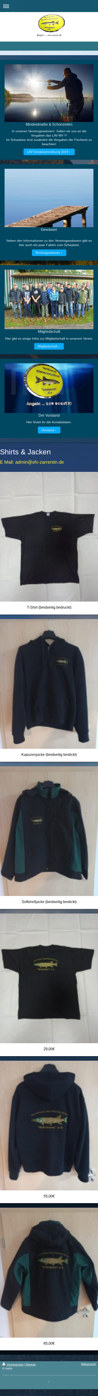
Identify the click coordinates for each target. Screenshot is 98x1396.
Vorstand (47, 430)
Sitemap (31, 1364)
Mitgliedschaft (47, 346)
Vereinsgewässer (47, 252)
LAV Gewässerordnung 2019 (47, 152)
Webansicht (88, 1364)
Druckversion (15, 1364)
